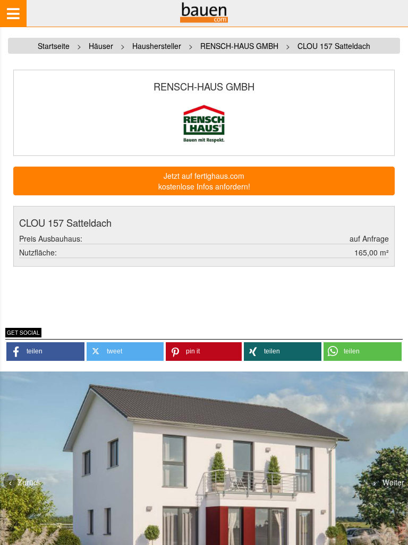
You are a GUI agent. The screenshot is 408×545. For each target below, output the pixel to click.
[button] (45, 351)
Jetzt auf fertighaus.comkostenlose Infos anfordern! (204, 181)
